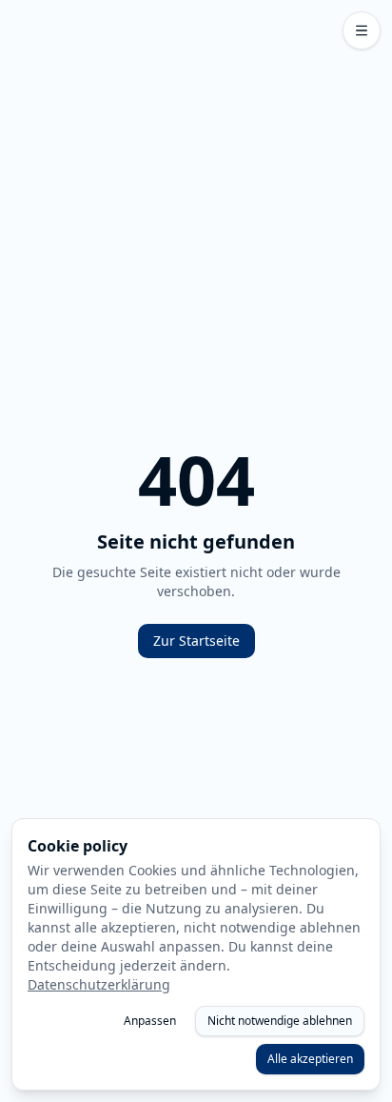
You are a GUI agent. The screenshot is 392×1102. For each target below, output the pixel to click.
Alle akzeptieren (310, 1059)
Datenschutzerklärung (99, 984)
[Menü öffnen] (362, 30)
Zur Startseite (196, 640)
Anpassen (150, 1020)
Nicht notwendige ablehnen (279, 1020)
